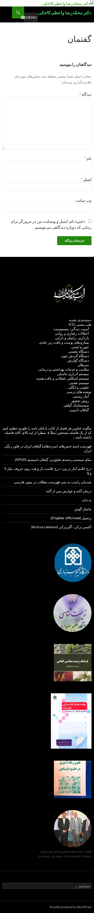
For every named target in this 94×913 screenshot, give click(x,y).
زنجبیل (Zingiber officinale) (70, 518)
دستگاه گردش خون (75, 356)
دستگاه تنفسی (78, 351)
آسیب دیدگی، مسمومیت (71, 329)
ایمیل (86, 179)
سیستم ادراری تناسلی (73, 374)
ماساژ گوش (82, 509)
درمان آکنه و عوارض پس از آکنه (68, 491)
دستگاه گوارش (78, 360)
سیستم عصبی (79, 383)
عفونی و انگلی (78, 387)
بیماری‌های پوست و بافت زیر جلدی (64, 342)
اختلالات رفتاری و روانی (72, 333)
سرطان (83, 365)
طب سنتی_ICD (80, 324)
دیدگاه (85, 94)
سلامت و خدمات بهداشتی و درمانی (63, 369)
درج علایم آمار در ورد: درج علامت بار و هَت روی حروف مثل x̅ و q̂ (48, 470)
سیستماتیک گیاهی (76, 405)
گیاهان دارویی (79, 409)
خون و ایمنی (80, 347)
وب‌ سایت (83, 200)
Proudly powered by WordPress (70, 907)
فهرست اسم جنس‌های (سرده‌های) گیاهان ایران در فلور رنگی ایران (47, 448)
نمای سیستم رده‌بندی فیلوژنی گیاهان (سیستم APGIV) (53, 459)
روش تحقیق (80, 401)
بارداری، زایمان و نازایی (72, 338)
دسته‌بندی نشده (80, 320)
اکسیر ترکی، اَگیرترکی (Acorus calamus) (61, 527)
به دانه (86, 500)
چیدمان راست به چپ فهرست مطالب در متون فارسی (52, 482)
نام (87, 158)
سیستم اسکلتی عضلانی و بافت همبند (62, 378)
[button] (31, 17)
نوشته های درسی (78, 392)
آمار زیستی (81, 396)
